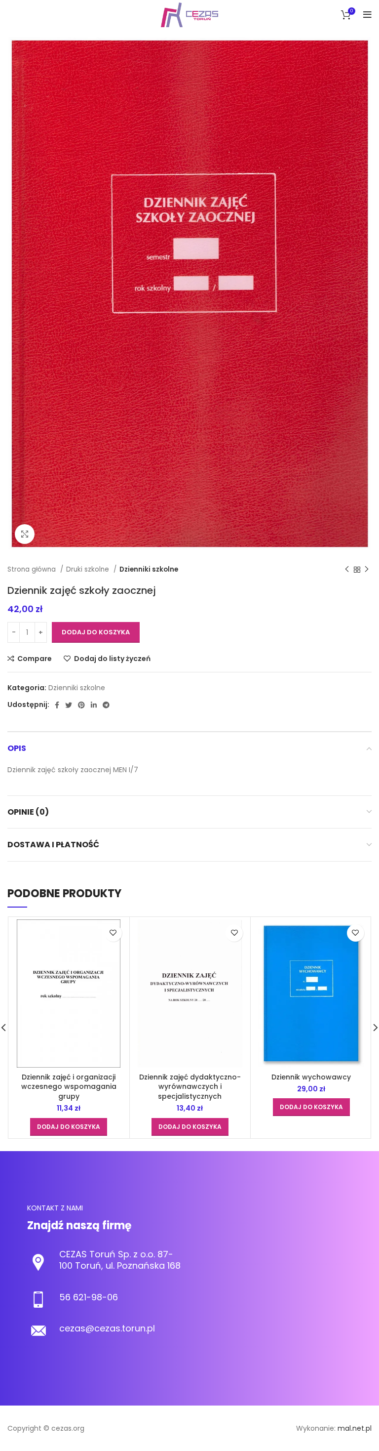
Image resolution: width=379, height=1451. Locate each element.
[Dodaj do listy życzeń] (113, 933)
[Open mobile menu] (367, 15)
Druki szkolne (88, 569)
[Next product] (367, 570)
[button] (68, 1127)
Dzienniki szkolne (148, 569)
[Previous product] (347, 570)
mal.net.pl (355, 1428)
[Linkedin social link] (94, 705)
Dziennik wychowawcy (311, 1077)
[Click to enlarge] (25, 534)
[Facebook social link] (57, 705)
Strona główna (32, 569)
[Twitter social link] (68, 705)
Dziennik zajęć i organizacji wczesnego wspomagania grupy (68, 1086)
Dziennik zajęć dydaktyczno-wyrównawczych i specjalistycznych (190, 1086)
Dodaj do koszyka (96, 632)
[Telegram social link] (106, 705)
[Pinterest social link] (81, 705)
